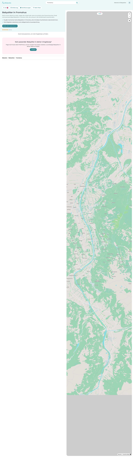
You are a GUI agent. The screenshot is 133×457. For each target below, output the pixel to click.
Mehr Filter (37, 7)
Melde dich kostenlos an (10, 26)
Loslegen (33, 49)
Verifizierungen (26, 7)
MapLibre (120, 454)
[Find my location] (129, 20)
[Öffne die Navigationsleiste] (129, 2)
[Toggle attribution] (130, 454)
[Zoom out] (129, 16)
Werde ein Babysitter (120, 2)
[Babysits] (6, 2)
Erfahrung (15, 7)
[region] (99, 233)
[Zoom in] (129, 13)
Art (6, 7)
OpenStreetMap (126, 454)
